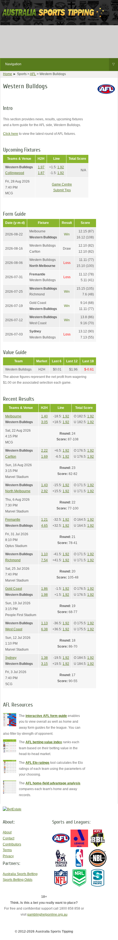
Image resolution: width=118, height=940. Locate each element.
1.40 (44, 416)
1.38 (44, 658)
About (7, 832)
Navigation (60, 64)
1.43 (44, 485)
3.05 (44, 422)
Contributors (12, 844)
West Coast (13, 629)
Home (7, 74)
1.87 (41, 173)
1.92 (60, 167)
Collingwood (14, 173)
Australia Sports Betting (20, 874)
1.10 (44, 554)
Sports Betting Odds (17, 880)
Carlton (10, 456)
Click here (10, 134)
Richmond (13, 560)
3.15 (44, 664)
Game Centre (62, 184)
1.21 (44, 520)
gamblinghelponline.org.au (47, 914)
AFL (33, 74)
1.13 (44, 623)
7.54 (44, 560)
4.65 (44, 526)
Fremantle (12, 520)
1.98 (44, 595)
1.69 (44, 456)
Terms (7, 850)
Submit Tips (62, 190)
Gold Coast (13, 589)
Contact (8, 838)
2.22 (44, 450)
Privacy (8, 856)
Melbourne (13, 416)
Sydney (10, 658)
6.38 (44, 629)
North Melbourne (17, 491)
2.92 (44, 491)
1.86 (44, 589)
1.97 (41, 167)
